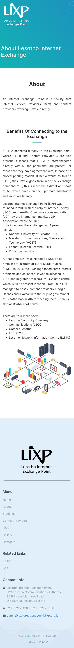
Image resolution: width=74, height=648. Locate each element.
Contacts (9, 542)
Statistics (9, 513)
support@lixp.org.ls (45, 615)
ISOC (6, 527)
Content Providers (15, 520)
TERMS (31, 641)
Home (7, 499)
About (7, 506)
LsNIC (7, 561)
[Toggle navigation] (64, 15)
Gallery (7, 535)
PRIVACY (43, 641)
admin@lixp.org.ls (19, 615)
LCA (5, 568)
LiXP (28, 636)
